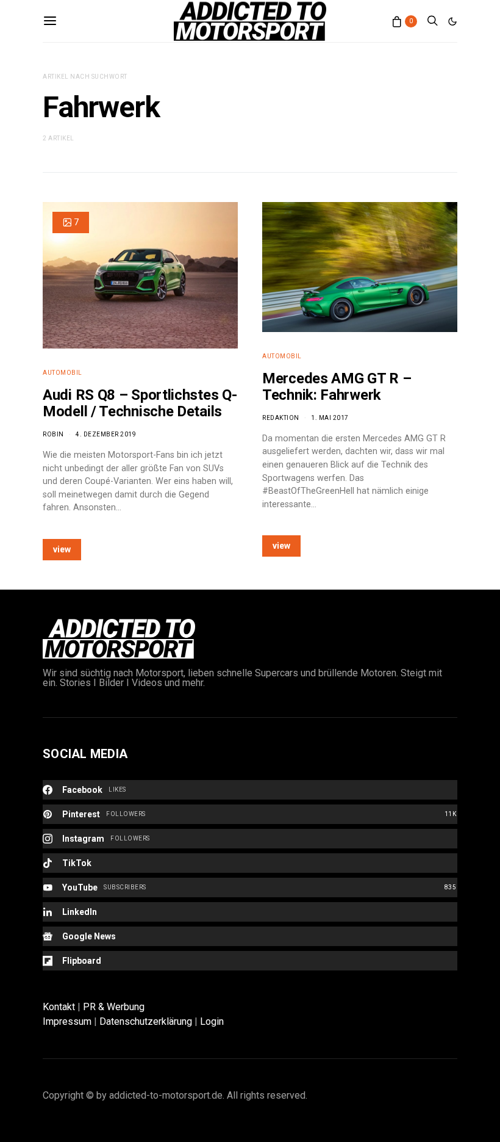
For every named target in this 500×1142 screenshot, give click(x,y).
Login (212, 1021)
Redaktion (280, 417)
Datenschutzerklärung (145, 1021)
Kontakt (59, 1007)
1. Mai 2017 (330, 417)
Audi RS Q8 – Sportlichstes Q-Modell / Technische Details (140, 403)
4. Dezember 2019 (106, 434)
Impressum (67, 1021)
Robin (53, 434)
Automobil (62, 372)
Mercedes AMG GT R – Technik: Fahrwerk (336, 386)
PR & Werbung (114, 1007)
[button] (452, 21)
